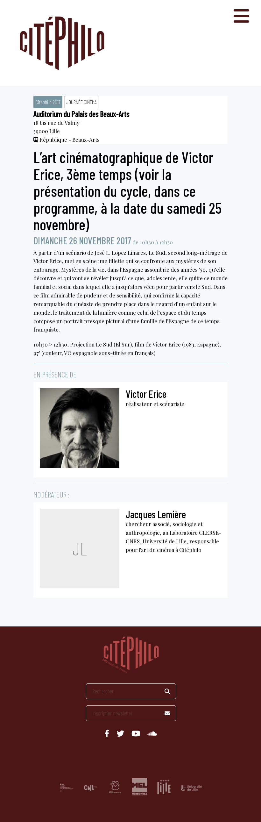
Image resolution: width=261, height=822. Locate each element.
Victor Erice (146, 394)
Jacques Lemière (156, 514)
